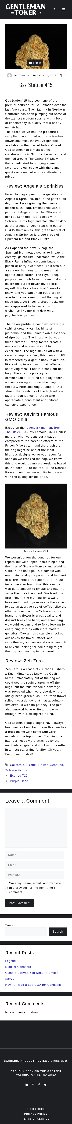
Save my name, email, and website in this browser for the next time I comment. (37, 888)
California (17, 765)
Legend (10, 961)
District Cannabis (18, 967)
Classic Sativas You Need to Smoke (32, 973)
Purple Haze (19, 781)
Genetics (56, 765)
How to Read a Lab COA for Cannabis (33, 984)
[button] (54, 9)
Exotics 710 (18, 775)
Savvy (10, 978)
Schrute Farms (16, 770)
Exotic (31, 765)
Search (10, 925)
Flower (43, 765)
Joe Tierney (21, 75)
